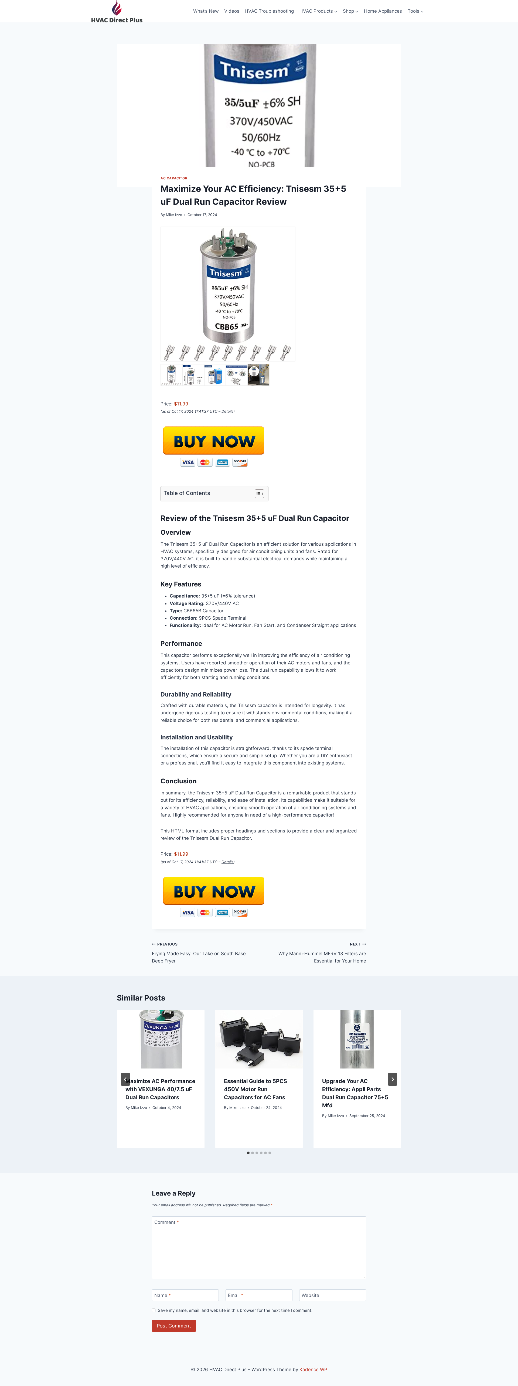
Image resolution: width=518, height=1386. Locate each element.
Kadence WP (313, 1369)
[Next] (392, 1079)
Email (235, 1295)
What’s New (206, 11)
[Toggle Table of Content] (257, 493)
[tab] (248, 1153)
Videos (231, 11)
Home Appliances (383, 11)
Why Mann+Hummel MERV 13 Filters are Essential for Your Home (322, 953)
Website (310, 1295)
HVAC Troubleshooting (269, 11)
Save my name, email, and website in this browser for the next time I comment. (235, 1310)
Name (162, 1295)
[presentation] (161, 1039)
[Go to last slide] (125, 1079)
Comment (166, 1222)
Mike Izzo (174, 215)
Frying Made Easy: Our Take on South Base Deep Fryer (199, 953)
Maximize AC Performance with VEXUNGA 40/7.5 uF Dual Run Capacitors (160, 1089)
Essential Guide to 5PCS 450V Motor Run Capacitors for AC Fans (255, 1089)
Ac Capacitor (174, 178)
